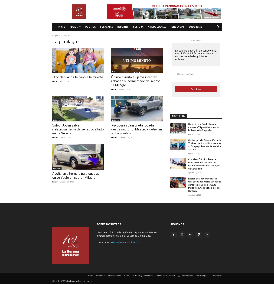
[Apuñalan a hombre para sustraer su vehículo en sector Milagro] (78, 157)
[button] (218, 27)
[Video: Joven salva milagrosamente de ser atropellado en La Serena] (78, 108)
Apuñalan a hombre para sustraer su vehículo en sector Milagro (76, 175)
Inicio (61, 26)
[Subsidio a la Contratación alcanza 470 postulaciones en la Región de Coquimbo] (178, 128)
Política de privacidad (165, 275)
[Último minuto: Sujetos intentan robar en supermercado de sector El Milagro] (137, 60)
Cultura (138, 26)
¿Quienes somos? (185, 275)
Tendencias (178, 26)
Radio (126, 275)
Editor (55, 81)
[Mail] (190, 235)
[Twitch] (199, 235)
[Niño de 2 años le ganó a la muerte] (78, 60)
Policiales (106, 26)
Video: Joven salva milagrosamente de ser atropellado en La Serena (78, 129)
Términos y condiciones (142, 275)
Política (90, 26)
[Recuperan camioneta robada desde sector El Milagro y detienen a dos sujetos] (137, 108)
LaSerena (115, 72)
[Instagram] (182, 235)
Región (74, 26)
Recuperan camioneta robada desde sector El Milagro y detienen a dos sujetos (136, 129)
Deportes (123, 26)
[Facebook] (173, 235)
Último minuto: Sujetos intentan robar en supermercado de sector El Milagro (135, 81)
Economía (100, 275)
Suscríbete (195, 26)
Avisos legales (157, 26)
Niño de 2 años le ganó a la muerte (77, 77)
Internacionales (114, 275)
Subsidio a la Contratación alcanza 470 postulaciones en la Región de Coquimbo (203, 127)
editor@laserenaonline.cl (124, 242)
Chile (55, 72)
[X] (207, 235)
